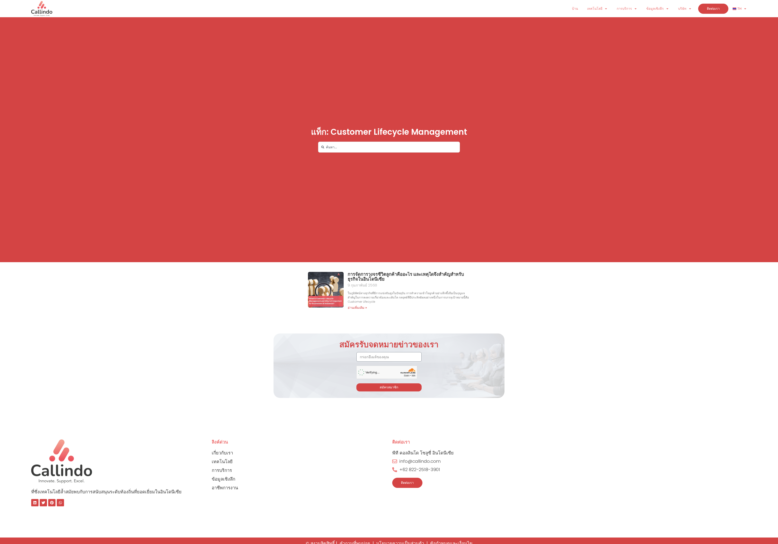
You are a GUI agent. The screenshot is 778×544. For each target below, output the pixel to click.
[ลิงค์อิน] (34, 502)
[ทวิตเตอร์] (43, 502)
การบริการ (624, 8)
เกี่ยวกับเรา (222, 453)
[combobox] (389, 147)
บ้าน (575, 8)
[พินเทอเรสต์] (52, 502)
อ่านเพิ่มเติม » (357, 307)
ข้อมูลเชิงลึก (655, 8)
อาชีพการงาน (225, 488)
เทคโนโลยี (594, 8)
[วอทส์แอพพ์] (60, 502)
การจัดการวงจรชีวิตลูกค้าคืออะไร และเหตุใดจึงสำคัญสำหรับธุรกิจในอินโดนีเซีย (406, 276)
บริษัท (682, 8)
